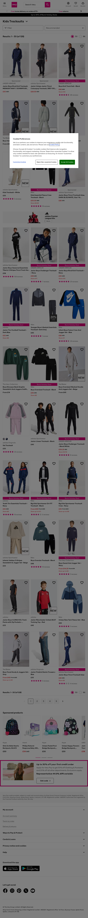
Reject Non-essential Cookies (47, 162)
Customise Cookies (19, 162)
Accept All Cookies (67, 162)
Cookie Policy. (54, 145)
